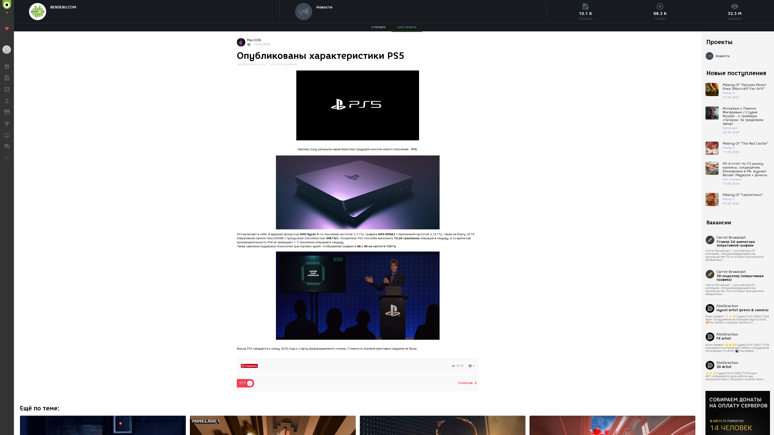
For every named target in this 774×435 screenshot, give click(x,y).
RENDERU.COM (63, 7)
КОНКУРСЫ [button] (7, 123)
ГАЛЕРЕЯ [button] (7, 66)
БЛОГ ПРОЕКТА (407, 27)
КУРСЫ (7, 135)
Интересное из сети (251, 64)
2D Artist (724, 367)
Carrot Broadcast (731, 237)
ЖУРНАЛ (9, 112)
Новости (324, 7)
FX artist (724, 338)
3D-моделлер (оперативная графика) (740, 278)
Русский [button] (9, 158)
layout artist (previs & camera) (743, 310)
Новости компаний (283, 64)
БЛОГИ (7, 89)
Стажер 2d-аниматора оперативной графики (736, 243)
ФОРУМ (7, 146)
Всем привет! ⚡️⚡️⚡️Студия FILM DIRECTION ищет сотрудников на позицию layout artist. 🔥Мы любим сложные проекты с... (737, 319)
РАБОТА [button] (7, 100)
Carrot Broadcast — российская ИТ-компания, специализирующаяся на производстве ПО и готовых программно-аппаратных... (735, 255)
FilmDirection (727, 306)
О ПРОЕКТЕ (379, 27)
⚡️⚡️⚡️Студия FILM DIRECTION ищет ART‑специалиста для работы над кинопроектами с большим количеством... (735, 376)
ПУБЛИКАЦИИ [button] (7, 77)
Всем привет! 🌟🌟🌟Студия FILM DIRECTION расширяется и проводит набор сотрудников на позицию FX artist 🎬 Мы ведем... (737, 347)
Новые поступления (736, 73)
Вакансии (718, 223)
